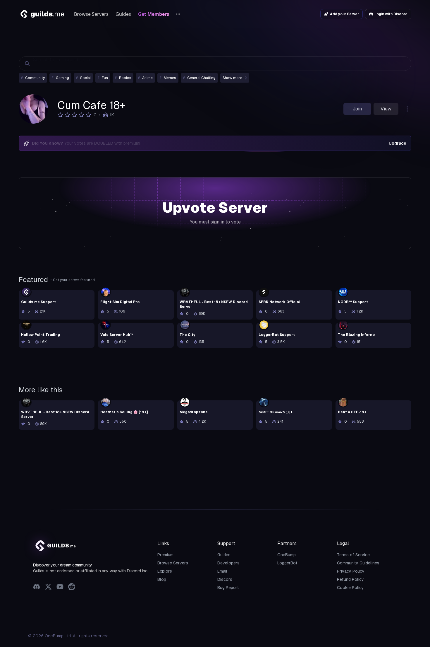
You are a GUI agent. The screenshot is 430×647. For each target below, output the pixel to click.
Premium (165, 554)
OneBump (286, 554)
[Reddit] (71, 587)
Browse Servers (91, 14)
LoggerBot (287, 563)
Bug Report (228, 587)
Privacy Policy (350, 571)
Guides (123, 14)
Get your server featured (74, 280)
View (386, 109)
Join (357, 109)
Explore (164, 571)
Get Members (153, 14)
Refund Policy (350, 579)
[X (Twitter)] (48, 587)
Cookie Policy (350, 587)
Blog (161, 579)
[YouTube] (59, 587)
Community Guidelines (358, 563)
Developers (228, 563)
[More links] (178, 14)
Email (222, 571)
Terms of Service (353, 554)
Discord (224, 579)
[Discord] (36, 587)
